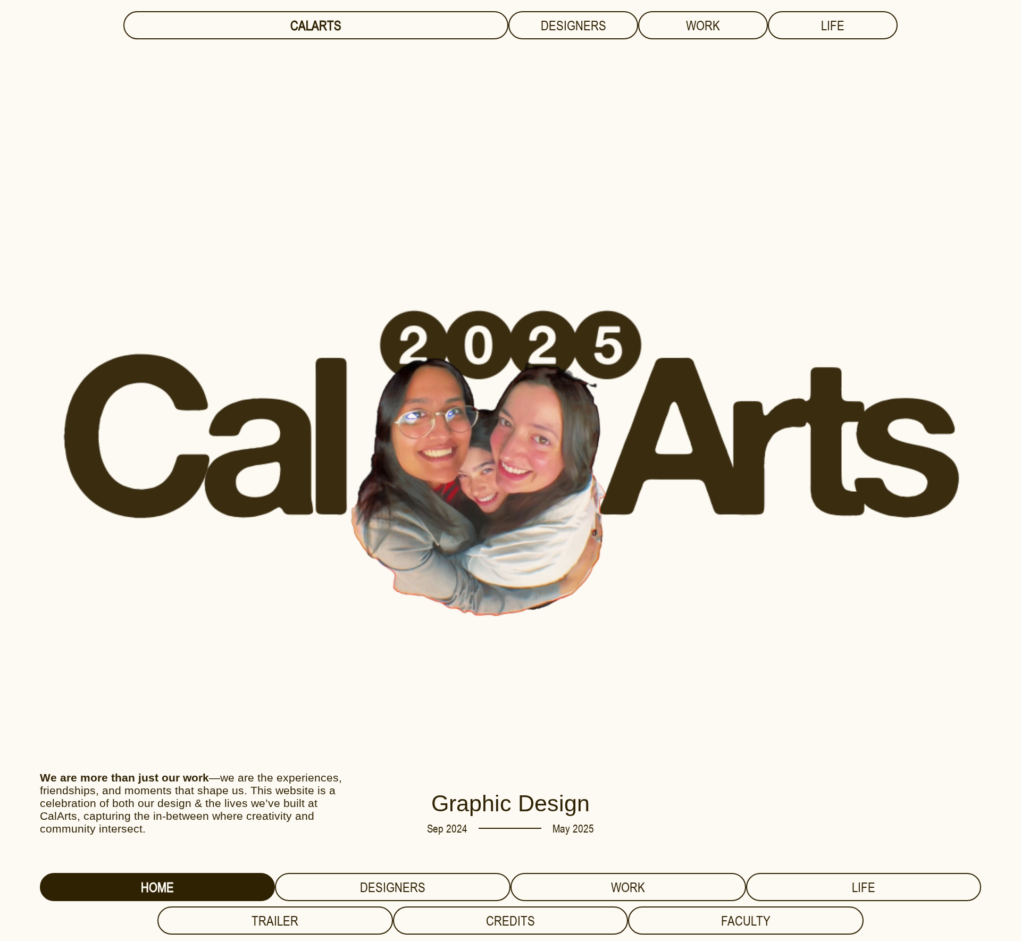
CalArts (315, 25)
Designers (573, 25)
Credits (510, 920)
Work (703, 25)
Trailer (275, 920)
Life (832, 25)
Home (157, 887)
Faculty (746, 920)
